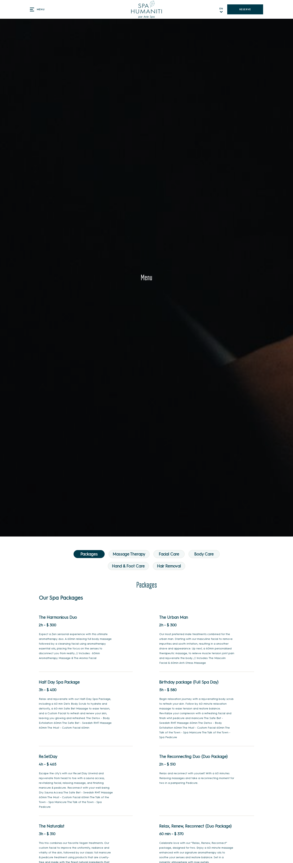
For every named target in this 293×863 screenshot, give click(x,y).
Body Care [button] (204, 554)
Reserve (245, 9)
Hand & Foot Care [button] (128, 566)
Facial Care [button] (169, 554)
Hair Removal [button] (169, 566)
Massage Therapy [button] (129, 554)
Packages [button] (89, 554)
